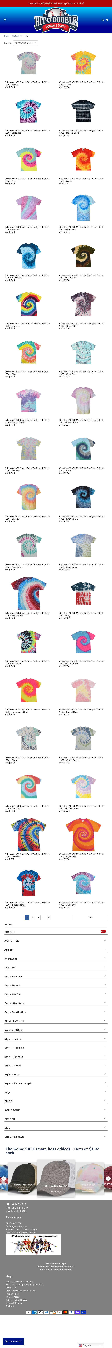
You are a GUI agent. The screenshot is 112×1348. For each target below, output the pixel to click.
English (86, 1345)
